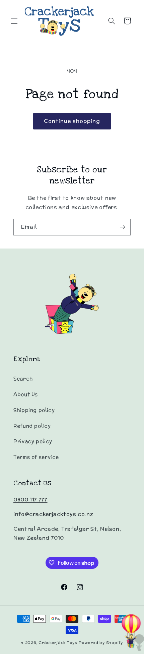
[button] (14, 21)
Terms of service (36, 456)
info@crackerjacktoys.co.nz (53, 514)
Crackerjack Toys (58, 642)
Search (23, 378)
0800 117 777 (30, 499)
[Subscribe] (122, 227)
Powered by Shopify (101, 642)
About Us (25, 394)
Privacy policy (32, 441)
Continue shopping (72, 121)
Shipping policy (34, 410)
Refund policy (32, 425)
